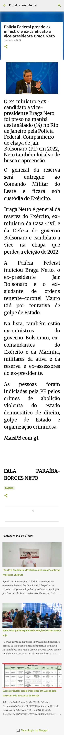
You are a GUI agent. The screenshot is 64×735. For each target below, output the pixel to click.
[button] (6, 47)
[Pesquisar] (59, 5)
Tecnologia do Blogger (34, 730)
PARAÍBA (9, 488)
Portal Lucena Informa (23, 5)
